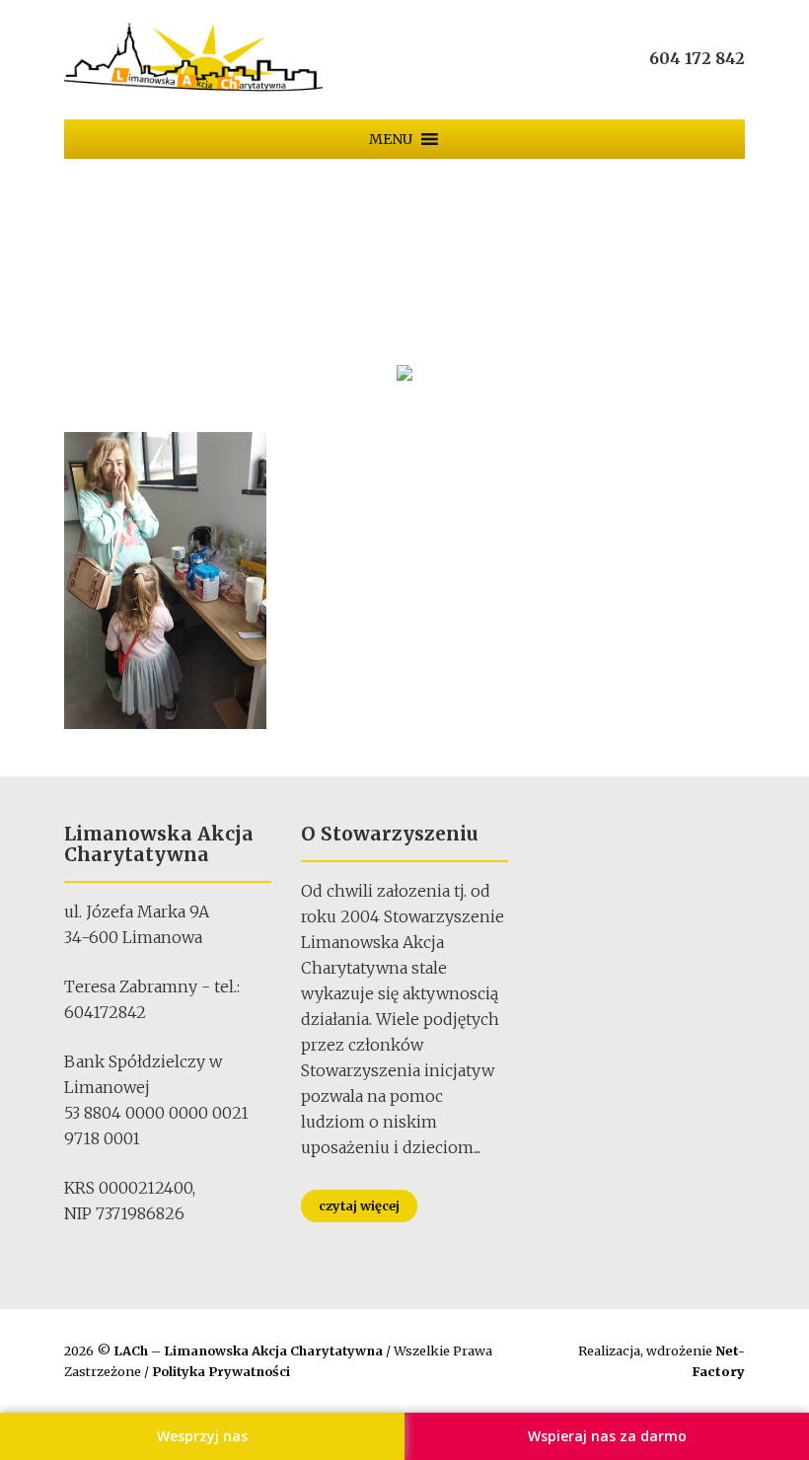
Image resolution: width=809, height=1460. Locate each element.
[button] (390, 139)
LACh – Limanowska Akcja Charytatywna (249, 1350)
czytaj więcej (359, 1205)
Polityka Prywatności (221, 1371)
